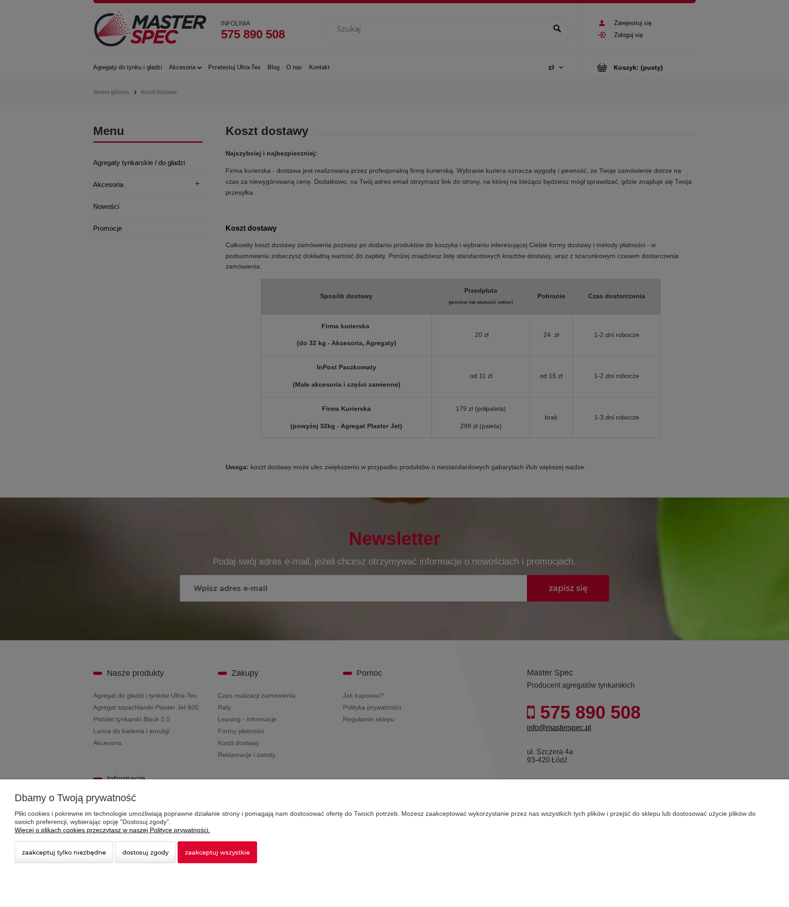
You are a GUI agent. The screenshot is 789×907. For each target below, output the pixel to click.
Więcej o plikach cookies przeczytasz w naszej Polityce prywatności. (112, 830)
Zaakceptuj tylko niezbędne (64, 852)
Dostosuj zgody (145, 852)
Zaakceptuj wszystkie (217, 852)
